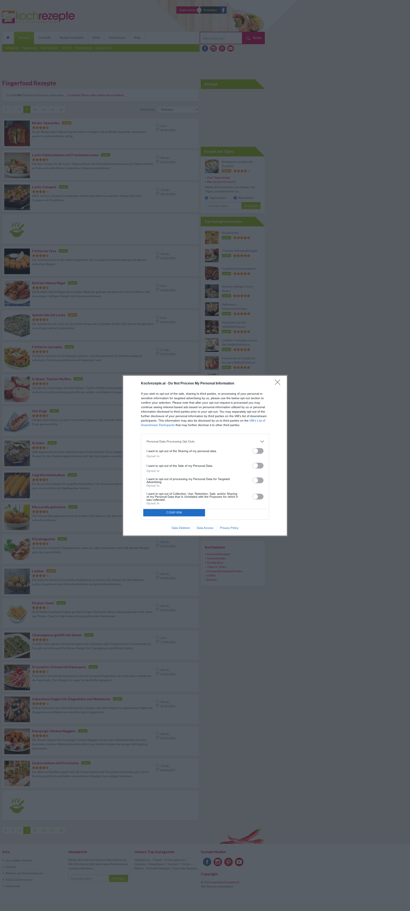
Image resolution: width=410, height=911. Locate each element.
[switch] (258, 451)
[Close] (279, 384)
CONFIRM (174, 512)
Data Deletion (181, 528)
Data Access (205, 528)
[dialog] (205, 455)
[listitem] (205, 441)
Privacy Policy (229, 528)
